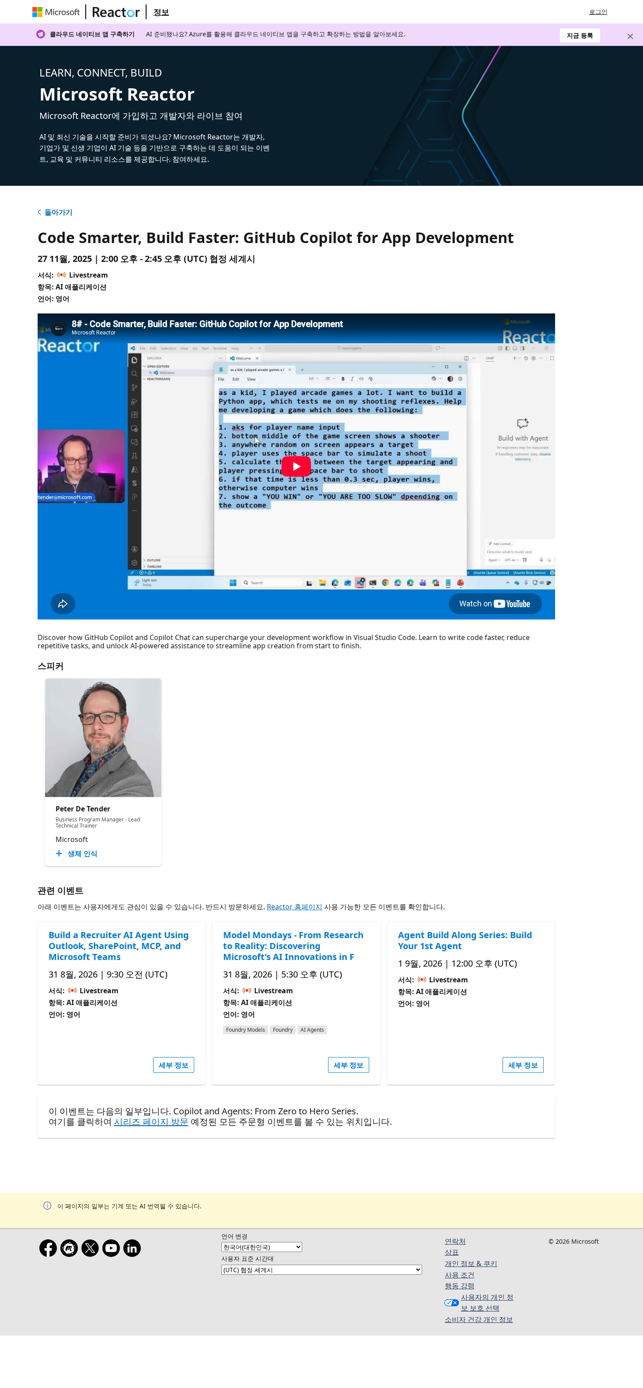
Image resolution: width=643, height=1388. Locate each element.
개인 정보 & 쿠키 (471, 1263)
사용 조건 (460, 1275)
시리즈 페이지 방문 (151, 1121)
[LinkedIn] (133, 1249)
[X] (91, 1249)
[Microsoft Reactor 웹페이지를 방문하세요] (116, 12)
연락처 (455, 1241)
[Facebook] (49, 1249)
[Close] (630, 36)
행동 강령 (460, 1286)
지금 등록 (580, 35)
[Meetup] (70, 1249)
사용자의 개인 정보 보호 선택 (487, 1302)
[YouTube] (112, 1249)
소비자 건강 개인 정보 (479, 1319)
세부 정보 (174, 1065)
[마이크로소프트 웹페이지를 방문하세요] (57, 12)
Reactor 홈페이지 (294, 906)
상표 (452, 1252)
